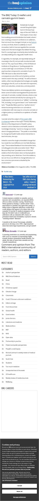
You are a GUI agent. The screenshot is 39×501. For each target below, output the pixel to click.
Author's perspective (13, 272)
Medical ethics (10, 326)
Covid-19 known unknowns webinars (18, 299)
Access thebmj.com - (15, 8)
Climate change (11, 292)
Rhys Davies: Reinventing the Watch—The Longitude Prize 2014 (8, 182)
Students (9, 363)
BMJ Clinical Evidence (13, 276)
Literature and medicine (14, 322)
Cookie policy (31, 467)
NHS (7, 334)
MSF (7, 330)
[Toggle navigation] (4, 3)
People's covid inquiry (13, 349)
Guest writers (10, 314)
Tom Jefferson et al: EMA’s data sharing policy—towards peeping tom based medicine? (29, 182)
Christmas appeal (11, 288)
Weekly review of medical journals (17, 378)
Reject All (19, 491)
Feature (33, 42)
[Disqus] (19, 217)
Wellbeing (9, 382)
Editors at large (11, 303)
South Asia (9, 359)
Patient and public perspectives (16, 345)
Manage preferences (19, 497)
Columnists (9, 295)
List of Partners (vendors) (9, 480)
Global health (10, 311)
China (8, 284)
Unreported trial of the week (15, 370)
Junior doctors (10, 318)
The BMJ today (8, 171)
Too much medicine (12, 367)
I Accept (19, 486)
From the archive (11, 307)
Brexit (7, 280)
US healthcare (10, 374)
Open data (9, 337)
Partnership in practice (13, 341)
